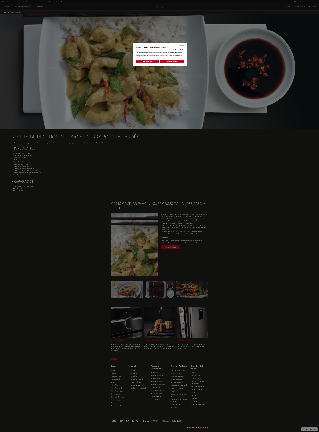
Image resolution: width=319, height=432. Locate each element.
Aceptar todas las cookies (172, 61)
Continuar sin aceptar (182, 45)
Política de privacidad (164, 56)
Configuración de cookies (147, 61)
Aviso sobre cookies (153, 56)
